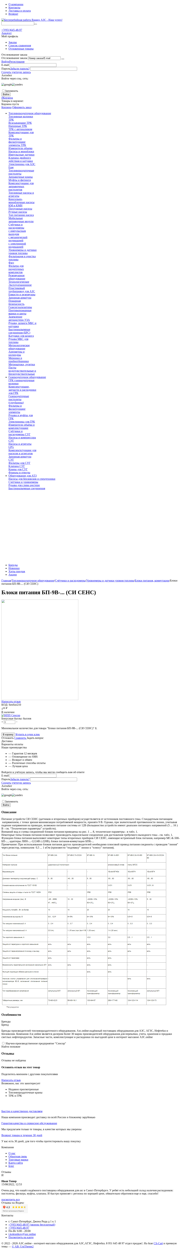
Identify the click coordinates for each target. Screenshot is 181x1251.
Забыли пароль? (20, 68)
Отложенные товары (21, 48)
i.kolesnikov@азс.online (22, 1234)
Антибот (6, 75)
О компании (15, 4)
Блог (11, 1165)
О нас (11, 1153)
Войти (5, 61)
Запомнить (11, 90)
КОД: (4, 704)
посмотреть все (10, 1199)
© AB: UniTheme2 (23, 1246)
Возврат (13, 13)
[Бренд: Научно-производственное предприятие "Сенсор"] (10, 715)
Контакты (14, 7)
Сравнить (20, 737)
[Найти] (35, 24)
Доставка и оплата (19, 10)
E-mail (5, 64)
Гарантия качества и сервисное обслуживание (29, 1123)
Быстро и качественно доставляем (21, 1111)
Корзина (6, 107)
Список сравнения (19, 45)
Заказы (12, 42)
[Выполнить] (62, 59)
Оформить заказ (21, 107)
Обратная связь (17, 1156)
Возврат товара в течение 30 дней (21, 1135)
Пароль (5, 68)
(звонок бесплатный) (31, 1224)
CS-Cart (158, 1243)
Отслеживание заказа (14, 58)
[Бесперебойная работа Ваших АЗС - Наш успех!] (31, 19)
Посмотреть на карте (21, 1237)
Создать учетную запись (16, 72)
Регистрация (16, 61)
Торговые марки (18, 1159)
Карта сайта (15, 1162)
